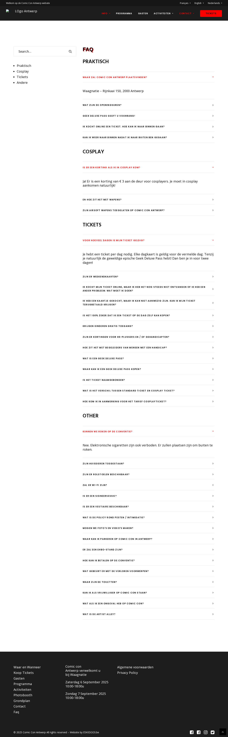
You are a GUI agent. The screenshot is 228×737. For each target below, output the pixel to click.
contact (185, 13)
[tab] (148, 77)
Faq (16, 712)
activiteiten (162, 13)
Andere (22, 82)
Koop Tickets (24, 672)
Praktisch (24, 65)
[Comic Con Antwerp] (24, 13)
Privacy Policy (127, 672)
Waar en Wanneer (27, 667)
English (198, 3)
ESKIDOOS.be (91, 732)
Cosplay (23, 71)
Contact (20, 706)
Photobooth (23, 695)
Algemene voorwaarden (135, 667)
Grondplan (22, 701)
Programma (124, 13)
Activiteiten (22, 689)
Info (104, 13)
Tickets (22, 77)
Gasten (143, 13)
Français (184, 3)
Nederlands (214, 3)
